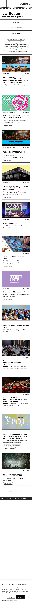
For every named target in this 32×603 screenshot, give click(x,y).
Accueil (4, 498)
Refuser (11, 597)
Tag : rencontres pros (17, 498)
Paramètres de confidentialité (10, 600)
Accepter (21, 597)
